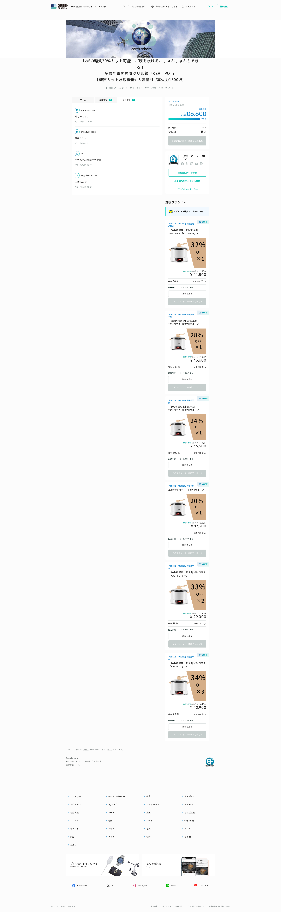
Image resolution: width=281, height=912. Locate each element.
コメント (128, 99)
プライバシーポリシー (187, 189)
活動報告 (105, 99)
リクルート (166, 906)
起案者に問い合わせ (187, 172)
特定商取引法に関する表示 (187, 181)
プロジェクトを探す (92, 761)
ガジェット (137, 87)
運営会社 (69, 765)
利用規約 (178, 906)
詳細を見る (187, 294)
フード (171, 87)
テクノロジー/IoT (155, 87)
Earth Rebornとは (73, 761)
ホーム (83, 99)
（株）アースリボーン (118, 87)
